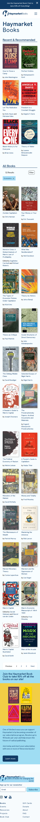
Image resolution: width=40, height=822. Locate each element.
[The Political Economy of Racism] (11, 443)
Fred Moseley (28, 499)
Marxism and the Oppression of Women (27, 571)
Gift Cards (27, 803)
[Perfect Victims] (29, 55)
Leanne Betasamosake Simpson (26, 152)
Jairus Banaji (28, 299)
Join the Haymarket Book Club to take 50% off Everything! (20, 4)
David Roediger (10, 380)
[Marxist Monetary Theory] (11, 553)
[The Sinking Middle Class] (11, 358)
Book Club (4, 817)
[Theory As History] (29, 280)
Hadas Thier (27, 465)
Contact (26, 817)
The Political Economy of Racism (10, 460)
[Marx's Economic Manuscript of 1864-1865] (29, 592)
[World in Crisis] (11, 233)
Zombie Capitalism (10, 213)
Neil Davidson (28, 256)
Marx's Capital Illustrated (8, 650)
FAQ (24, 813)
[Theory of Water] (29, 130)
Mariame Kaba (8, 116)
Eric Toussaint (28, 219)
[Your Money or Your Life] (29, 197)
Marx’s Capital (8, 608)
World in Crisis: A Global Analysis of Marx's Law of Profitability (10, 253)
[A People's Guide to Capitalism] (29, 443)
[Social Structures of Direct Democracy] (29, 319)
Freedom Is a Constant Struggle (28, 108)
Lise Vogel (27, 578)
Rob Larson (27, 538)
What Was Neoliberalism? (27, 250)
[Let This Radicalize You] (11, 91)
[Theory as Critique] (11, 319)
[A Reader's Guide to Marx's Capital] (11, 394)
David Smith (9, 656)
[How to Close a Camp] (11, 55)
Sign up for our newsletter (11, 785)
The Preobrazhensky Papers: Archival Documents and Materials (27, 415)
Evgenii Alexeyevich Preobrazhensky (27, 426)
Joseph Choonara (11, 417)
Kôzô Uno (8, 304)
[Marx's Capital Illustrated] (11, 633)
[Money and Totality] (29, 480)
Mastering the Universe (26, 533)
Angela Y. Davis (29, 114)
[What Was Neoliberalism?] (29, 233)
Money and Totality (28, 496)
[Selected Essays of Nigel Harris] (29, 358)
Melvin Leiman (10, 465)
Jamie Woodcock (29, 653)
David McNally (10, 502)
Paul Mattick (9, 339)
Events (3, 806)
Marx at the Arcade (28, 649)
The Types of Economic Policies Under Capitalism (10, 298)
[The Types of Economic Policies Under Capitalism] (11, 280)
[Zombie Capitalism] (11, 197)
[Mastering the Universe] (29, 516)
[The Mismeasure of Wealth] (11, 516)
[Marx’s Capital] (11, 592)
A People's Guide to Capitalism (29, 460)
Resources (4, 810)
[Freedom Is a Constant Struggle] (29, 91)
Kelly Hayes (9, 114)
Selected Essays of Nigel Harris (29, 375)
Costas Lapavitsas (11, 575)
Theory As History (28, 296)
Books (3, 803)
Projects (3, 813)
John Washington (11, 77)
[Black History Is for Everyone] (11, 130)
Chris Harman (10, 217)
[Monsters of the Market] (11, 480)
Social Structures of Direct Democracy (29, 336)
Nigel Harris (27, 380)
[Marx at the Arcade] (29, 633)
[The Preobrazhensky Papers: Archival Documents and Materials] (29, 394)
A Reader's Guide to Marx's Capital (10, 411)
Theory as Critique (10, 335)
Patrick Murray (10, 538)
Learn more (10, 758)
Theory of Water (27, 146)
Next (33, 666)
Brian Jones (9, 153)
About (25, 810)
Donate (26, 806)
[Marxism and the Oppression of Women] (29, 553)
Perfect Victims (27, 71)
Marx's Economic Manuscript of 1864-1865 (29, 610)
